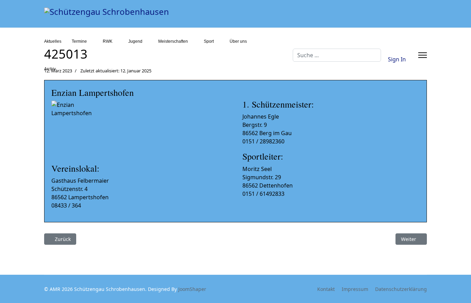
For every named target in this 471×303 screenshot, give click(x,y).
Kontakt (326, 289)
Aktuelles (52, 41)
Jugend (135, 41)
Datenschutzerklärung (401, 289)
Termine (79, 41)
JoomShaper (192, 289)
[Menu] (422, 55)
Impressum (355, 289)
